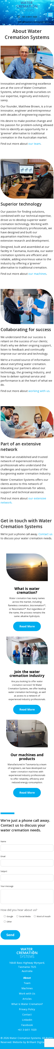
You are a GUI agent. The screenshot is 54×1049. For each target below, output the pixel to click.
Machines (27, 988)
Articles (27, 998)
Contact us (45, 534)
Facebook (27, 1025)
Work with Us (27, 993)
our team (34, 144)
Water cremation (18, 598)
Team (27, 983)
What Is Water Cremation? (27, 1004)
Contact (27, 1014)
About (27, 977)
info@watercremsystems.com (35, 21)
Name (3, 841)
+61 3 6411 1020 (29, 16)
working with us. (39, 391)
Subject (4, 871)
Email (3, 856)
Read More (27, 626)
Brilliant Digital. (36, 1042)
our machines (37, 274)
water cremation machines (24, 771)
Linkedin (27, 1019)
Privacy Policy (27, 1009)
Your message (7, 886)
